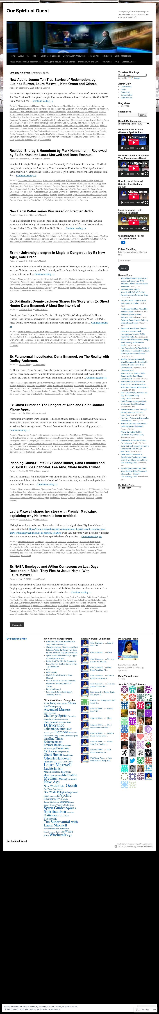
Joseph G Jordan (94, 611)
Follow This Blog (127, 249)
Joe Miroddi (15, 194)
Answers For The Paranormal (74, 189)
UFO (80, 342)
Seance (64, 186)
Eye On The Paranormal (69, 191)
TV (28, 55)
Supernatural (78, 114)
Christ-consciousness (80, 120)
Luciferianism (20, 108)
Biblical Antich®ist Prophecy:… (101, 742)
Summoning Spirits (64, 114)
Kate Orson (94, 125)
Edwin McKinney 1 (53, 689)
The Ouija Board (47, 189)
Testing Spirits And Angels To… (102, 693)
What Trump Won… (97, 758)
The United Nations (51, 828)
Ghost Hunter (90, 122)
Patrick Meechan (92, 131)
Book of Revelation (78, 597)
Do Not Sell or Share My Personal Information (135, 846)
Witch (46, 835)
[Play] (122, 148)
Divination (22, 279)
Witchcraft (66, 117)
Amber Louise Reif (91, 117)
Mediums (31, 108)
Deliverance (57, 106)
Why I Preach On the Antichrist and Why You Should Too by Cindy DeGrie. (134, 395)
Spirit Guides (98, 134)
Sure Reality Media (67, 393)
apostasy (57, 706)
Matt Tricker (78, 128)
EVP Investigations (37, 191)
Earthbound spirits (71, 735)
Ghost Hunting (69, 106)
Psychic (19, 134)
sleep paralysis (91, 111)
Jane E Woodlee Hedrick (51, 125)
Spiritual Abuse (22, 114)
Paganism (104, 108)
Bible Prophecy (62, 597)
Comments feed (126, 95)
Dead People (59, 180)
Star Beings (25, 136)
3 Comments (76, 614)
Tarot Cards (90, 114)
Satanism (97, 281)
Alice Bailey (50, 703)
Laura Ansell (27, 128)
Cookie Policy (54, 1009)
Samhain (44, 547)
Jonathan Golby (82, 125)
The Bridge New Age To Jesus (91, 136)
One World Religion (55, 792)
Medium (96, 128)
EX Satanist (50, 751)
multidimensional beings (46, 108)
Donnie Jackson (84, 339)
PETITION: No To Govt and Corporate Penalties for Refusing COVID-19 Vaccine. (60, 683)
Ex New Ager (63, 287)
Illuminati (89, 106)
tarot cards (73, 136)
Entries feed (125, 92)
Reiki (69, 111)
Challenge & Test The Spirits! (30, 180)
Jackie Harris (34, 125)
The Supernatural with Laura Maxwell (61, 823)
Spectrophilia (26, 284)
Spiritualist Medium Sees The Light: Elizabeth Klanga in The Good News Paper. (134, 412)
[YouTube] (123, 242)
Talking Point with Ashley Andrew (54, 136)
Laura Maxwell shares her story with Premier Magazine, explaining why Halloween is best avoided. (53, 513)
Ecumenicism (51, 600)
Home (12, 55)
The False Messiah (94, 605)
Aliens (20, 106)
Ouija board (15, 393)
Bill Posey (92, 189)
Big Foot (40, 339)
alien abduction (77, 608)
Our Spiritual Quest (28, 10)
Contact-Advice (129, 61)
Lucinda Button (53, 128)
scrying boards (53, 449)
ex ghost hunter (98, 339)
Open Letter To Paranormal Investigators (90, 194)
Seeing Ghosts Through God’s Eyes (39, 200)
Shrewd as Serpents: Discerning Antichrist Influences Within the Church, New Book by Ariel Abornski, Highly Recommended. (62, 650)
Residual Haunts (79, 197)
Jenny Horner (69, 125)
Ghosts (100, 122)
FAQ (117, 61)
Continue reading (43, 100)
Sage (103, 385)
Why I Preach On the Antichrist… (100, 726)
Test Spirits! (94, 55)
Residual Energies (52, 186)
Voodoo (32, 287)
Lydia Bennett (66, 128)
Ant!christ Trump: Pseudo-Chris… (102, 734)
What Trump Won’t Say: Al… (100, 668)
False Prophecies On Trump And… (101, 759)
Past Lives (43, 111)
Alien (33, 339)
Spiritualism (50, 114)
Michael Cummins (68, 778)
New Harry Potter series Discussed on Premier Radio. (52, 211)
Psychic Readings (38, 449)
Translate (137, 78)
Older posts (17, 624)
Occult (96, 108)
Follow (123, 268)
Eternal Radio (52, 745)
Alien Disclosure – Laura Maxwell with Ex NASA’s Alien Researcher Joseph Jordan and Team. (134, 292)
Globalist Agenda (98, 600)
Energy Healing (77, 122)
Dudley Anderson (49, 391)
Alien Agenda (26, 611)
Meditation (88, 128)
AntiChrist (49, 706)
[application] (133, 142)
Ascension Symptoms (19, 120)
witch (12, 339)
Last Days (14, 602)
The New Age (15, 117)
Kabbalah (54, 279)
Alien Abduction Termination (40, 443)
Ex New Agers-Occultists (74, 55)
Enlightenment (53, 741)
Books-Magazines (123, 55)
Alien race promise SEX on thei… (102, 685)
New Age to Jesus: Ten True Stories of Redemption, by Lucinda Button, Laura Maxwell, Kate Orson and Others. (53, 81)
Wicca (99, 549)
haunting (102, 191)
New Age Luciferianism (67, 108)
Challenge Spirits (55, 715)
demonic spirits (49, 733)
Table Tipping (77, 337)
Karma (97, 106)
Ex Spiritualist (52, 191)
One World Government (53, 789)
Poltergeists (38, 186)
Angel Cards (29, 435)
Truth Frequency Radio (52, 832)
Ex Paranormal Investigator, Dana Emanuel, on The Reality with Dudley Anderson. (59, 358)
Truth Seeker (55, 117)
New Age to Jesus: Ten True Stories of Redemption (35, 131)
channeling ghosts (50, 719)
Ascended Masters (32, 106)
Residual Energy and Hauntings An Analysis (52, 197)
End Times (56, 738)
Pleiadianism (58, 281)
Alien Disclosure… (97, 643)
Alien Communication (62, 443)
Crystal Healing (96, 120)
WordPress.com (126, 97)
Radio (35, 55)
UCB (12, 139)
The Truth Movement (30, 117)
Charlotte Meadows (62, 120)
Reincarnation (78, 111)
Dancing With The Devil (88, 61)
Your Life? (106, 61)
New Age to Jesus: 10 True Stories (59, 61)
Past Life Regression (29, 111)
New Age (62, 194)
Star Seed (35, 136)
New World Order (85, 108)
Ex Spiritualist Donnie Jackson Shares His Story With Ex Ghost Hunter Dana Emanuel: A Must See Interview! (59, 303)
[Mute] (142, 148)
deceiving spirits (65, 722)
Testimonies (101, 114)
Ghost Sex (98, 180)
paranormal (54, 796)
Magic (89, 287)
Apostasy (35, 597)
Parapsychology (94, 183)
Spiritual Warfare (37, 114)
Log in (123, 89)
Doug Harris (59, 735)
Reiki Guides (28, 134)
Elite (60, 600)
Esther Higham (56, 238)
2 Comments (45, 139)
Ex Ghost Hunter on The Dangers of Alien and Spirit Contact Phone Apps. (57, 406)
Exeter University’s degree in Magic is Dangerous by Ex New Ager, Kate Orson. (57, 254)
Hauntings (80, 106)
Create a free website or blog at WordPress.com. (134, 843)
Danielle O (94, 700)
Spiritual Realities (17, 451)
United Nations (48, 608)
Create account (126, 86)
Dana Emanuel (51, 339)
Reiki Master (40, 134)
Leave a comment (87, 241)
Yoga (73, 117)
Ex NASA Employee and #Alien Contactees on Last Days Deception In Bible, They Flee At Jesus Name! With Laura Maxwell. (54, 570)
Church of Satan (62, 719)
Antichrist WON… (97, 708)
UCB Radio (19, 139)
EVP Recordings (73, 180)
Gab (87, 443)
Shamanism (15, 284)
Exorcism (62, 748)
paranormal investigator (74, 131)
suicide (67, 241)
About (21, 55)
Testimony (50, 815)
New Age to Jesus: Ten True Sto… (102, 660)
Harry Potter (57, 233)
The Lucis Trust (63, 815)
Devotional (73, 733)
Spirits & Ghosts (75, 186)
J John (25, 125)
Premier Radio (26, 241)
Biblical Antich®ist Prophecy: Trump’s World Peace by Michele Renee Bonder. (135, 342)
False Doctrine (84, 600)
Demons (50, 122)
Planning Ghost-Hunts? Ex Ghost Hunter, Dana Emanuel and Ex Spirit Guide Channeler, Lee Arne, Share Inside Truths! (57, 464)
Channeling (46, 106)
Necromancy (55, 183)
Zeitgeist (59, 608)
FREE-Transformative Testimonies (25, 61)
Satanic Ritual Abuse (58, 547)
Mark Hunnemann (41, 194)
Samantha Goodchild (67, 134)
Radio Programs (27, 547)
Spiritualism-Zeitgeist (50, 55)
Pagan (46, 795)
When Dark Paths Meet (93, 342)
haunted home (16, 125)
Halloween (107, 55)
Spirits (71, 807)
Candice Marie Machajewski (41, 120)
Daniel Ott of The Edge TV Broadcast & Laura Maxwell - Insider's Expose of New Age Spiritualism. (61, 664)
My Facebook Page (17, 638)
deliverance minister (37, 122)
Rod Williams (51, 134)
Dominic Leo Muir (62, 122)
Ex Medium (66, 745)
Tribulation (64, 828)
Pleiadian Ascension (57, 111)
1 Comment (83, 200)
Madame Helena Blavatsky (57, 771)
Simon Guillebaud (84, 134)
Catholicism (92, 597)
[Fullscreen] (146, 148)
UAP (75, 342)
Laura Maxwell (43, 87)
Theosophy (45, 117)
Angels (39, 435)
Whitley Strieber (63, 614)
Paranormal (15, 111)
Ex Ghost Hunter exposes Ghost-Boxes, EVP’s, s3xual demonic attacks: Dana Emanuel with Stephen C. (135, 384)
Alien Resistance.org (41, 611)
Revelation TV (52, 799)
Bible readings (50, 712)
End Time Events (70, 600)
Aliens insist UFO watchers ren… (102, 676)
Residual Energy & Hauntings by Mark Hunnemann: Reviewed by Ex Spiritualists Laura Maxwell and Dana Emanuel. (58, 152)
